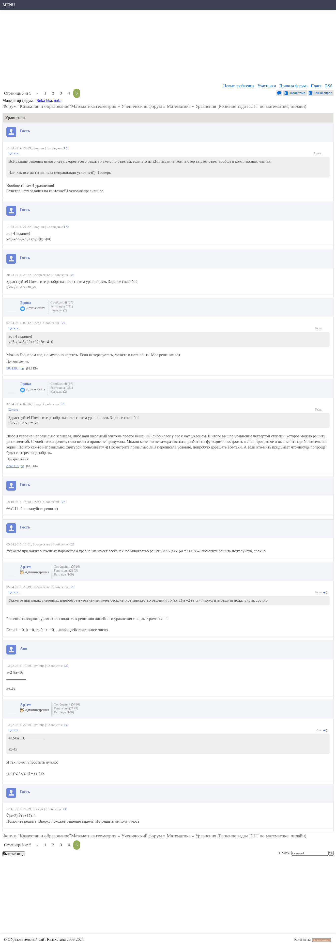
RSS (328, 86)
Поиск (316, 86)
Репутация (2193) (66, 570)
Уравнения (205, 106)
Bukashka (44, 100)
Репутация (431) (61, 306)
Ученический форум (141, 106)
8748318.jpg (15, 466)
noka (57, 100)
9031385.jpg (15, 368)
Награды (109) (64, 574)
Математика (178, 106)
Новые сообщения (238, 86)
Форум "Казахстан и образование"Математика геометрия (59, 106)
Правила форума (293, 86)
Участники (267, 86)
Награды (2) (58, 310)
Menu (9, 5)
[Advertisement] (151, 48)
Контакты (302, 939)
